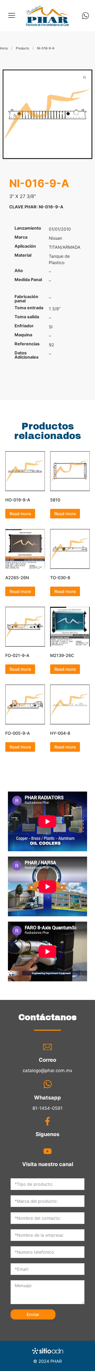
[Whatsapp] (85, 16)
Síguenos (47, 1134)
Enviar (33, 1314)
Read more (20, 513)
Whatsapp (47, 1097)
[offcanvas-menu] (11, 15)
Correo (47, 1060)
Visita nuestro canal (47, 1164)
